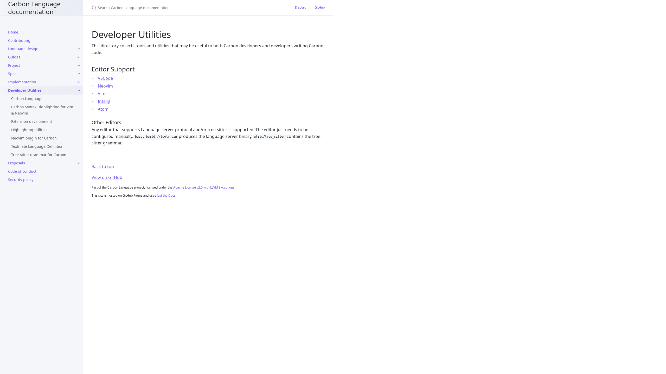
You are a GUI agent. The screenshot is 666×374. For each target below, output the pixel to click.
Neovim (105, 86)
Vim (101, 93)
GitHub (320, 7)
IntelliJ (104, 101)
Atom (103, 109)
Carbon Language (26, 98)
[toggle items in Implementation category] (79, 82)
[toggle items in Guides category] (79, 57)
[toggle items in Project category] (79, 65)
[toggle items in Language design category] (79, 49)
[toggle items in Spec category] (79, 74)
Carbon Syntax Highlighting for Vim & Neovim (42, 110)
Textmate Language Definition (37, 146)
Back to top (103, 166)
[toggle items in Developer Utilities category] (79, 90)
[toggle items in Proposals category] (79, 163)
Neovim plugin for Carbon (34, 138)
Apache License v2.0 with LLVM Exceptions (203, 187)
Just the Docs (166, 195)
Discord (300, 7)
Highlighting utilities (29, 129)
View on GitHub (107, 177)
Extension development (31, 121)
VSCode (105, 78)
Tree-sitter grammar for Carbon (38, 154)
